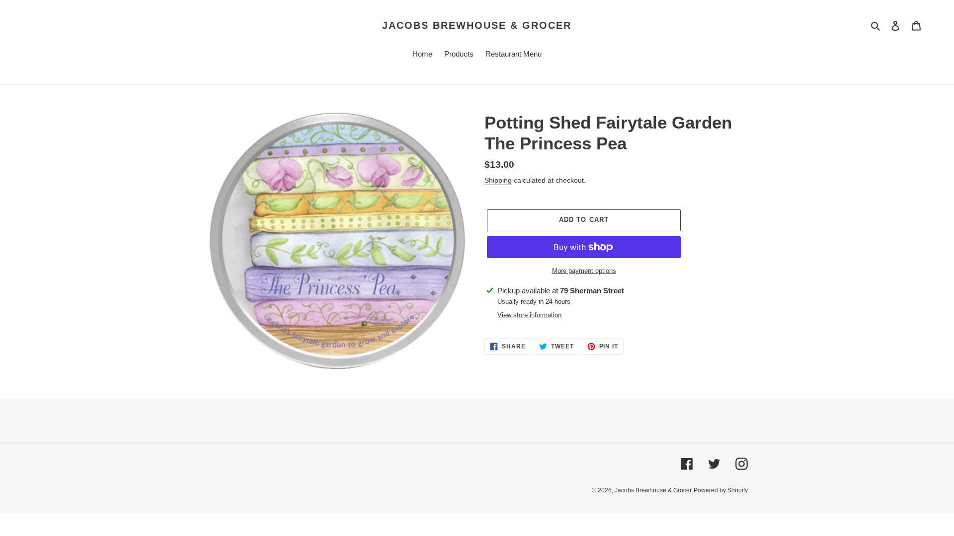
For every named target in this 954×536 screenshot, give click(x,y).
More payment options (584, 270)
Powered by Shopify (721, 490)
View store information (529, 315)
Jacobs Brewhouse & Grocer (476, 25)
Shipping (498, 180)
